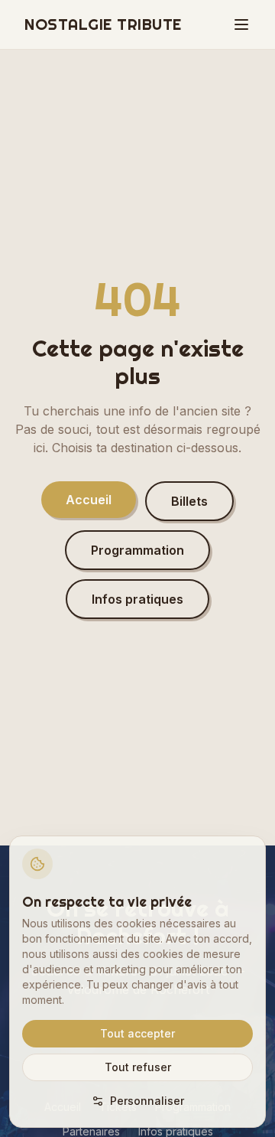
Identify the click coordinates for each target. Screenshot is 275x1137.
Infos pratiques (137, 599)
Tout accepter (137, 1033)
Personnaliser (147, 1100)
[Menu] (241, 24)
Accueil (89, 499)
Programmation (137, 550)
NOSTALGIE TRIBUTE (103, 24)
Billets (189, 501)
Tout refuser (138, 1066)
